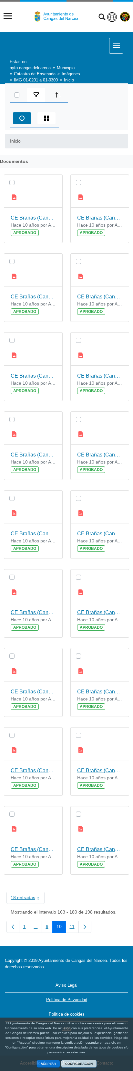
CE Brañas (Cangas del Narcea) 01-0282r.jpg (33, 691)
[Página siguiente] (84, 927)
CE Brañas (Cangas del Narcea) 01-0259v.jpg (99, 376)
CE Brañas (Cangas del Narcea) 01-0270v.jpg (33, 296)
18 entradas (28, 899)
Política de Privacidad (66, 999)
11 (74, 928)
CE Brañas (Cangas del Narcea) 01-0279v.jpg (33, 454)
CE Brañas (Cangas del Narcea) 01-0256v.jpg (99, 296)
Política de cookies (67, 1014)
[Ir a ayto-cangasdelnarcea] (59, 16)
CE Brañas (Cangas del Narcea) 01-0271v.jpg (99, 533)
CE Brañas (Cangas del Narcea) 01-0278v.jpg (99, 849)
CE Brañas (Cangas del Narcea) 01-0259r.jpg (33, 612)
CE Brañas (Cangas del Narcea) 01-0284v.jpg (99, 454)
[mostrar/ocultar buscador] (102, 17)
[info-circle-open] (22, 118)
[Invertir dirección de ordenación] (58, 95)
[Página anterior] (12, 927)
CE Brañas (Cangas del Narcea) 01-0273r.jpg (99, 218)
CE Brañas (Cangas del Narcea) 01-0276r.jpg (33, 376)
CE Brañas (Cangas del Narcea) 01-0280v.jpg (33, 770)
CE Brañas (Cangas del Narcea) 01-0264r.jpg (33, 218)
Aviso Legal (66, 985)
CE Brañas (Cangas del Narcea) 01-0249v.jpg (33, 849)
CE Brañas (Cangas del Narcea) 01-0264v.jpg (99, 691)
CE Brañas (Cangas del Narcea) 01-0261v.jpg (99, 612)
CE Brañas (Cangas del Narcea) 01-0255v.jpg (33, 533)
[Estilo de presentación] (46, 118)
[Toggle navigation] (7, 16)
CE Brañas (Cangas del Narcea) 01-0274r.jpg (99, 770)
